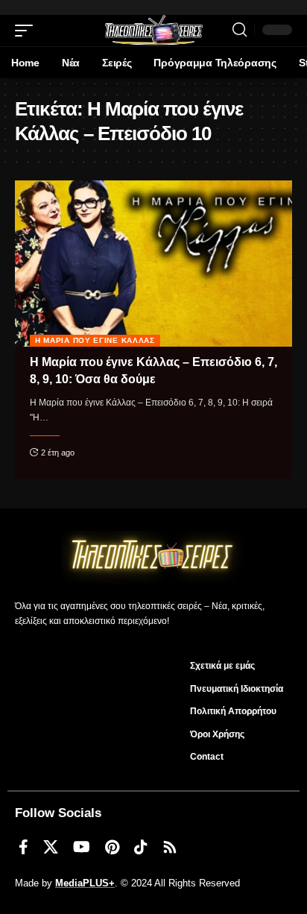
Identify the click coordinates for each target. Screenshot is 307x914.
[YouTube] (81, 847)
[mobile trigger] (27, 31)
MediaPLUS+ (85, 883)
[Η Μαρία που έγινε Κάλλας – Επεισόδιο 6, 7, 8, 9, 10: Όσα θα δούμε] (153, 263)
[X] (50, 847)
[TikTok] (140, 847)
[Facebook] (23, 847)
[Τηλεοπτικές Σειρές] (153, 30)
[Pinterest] (112, 847)
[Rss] (170, 847)
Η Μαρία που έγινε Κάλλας (95, 340)
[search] (239, 30)
